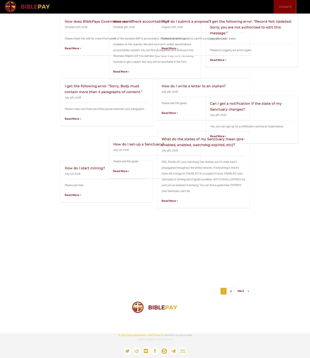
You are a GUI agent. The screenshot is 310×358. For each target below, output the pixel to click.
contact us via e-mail (178, 335)
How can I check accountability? (141, 21)
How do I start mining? (85, 168)
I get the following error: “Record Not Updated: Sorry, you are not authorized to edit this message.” (251, 27)
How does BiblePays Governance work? (99, 21)
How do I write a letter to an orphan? (194, 86)
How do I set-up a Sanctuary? (138, 144)
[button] (300, 7)
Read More (72, 48)
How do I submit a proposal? (186, 21)
